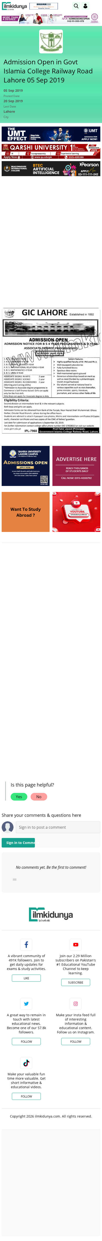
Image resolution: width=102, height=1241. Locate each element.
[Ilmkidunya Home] (14, 6)
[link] (43, 6)
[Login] (85, 6)
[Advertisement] (51, 233)
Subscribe (75, 983)
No (39, 796)
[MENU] (96, 6)
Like (26, 978)
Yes (19, 796)
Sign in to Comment (20, 842)
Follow (26, 1042)
